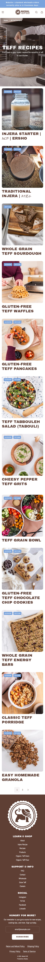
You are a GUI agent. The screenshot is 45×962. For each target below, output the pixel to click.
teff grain (17, 379)
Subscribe (22, 937)
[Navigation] (3, 12)
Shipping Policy (33, 946)
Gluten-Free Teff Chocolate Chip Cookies (21, 597)
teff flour (17, 91)
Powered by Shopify (22, 959)
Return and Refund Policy (15, 946)
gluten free (8, 91)
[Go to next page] (28, 790)
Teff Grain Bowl (21, 540)
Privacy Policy (15, 951)
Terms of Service (29, 951)
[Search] (36, 12)
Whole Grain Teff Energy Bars (17, 660)
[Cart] (42, 12)
